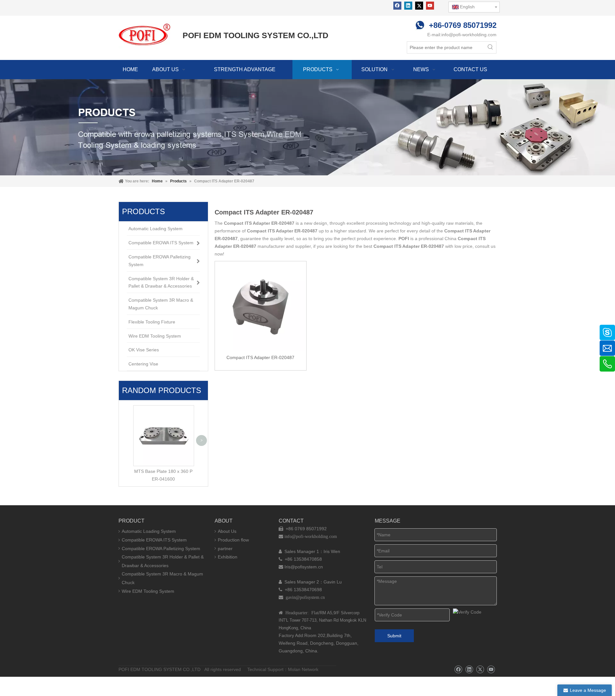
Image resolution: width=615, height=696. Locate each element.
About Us (227, 531)
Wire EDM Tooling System (148, 591)
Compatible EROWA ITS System (154, 539)
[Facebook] (397, 6)
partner (225, 548)
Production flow (233, 539)
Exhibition (227, 556)
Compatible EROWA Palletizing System (161, 548)
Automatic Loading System (149, 531)
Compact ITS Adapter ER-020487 (260, 357)
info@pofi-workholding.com (468, 34)
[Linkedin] (408, 6)
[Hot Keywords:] (490, 47)
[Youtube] (430, 6)
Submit (394, 635)
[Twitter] (419, 6)
